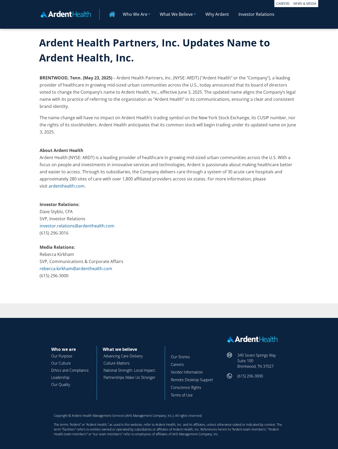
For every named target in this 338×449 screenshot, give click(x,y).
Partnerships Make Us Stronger (129, 377)
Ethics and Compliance (70, 370)
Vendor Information (187, 372)
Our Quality (60, 384)
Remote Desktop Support (192, 379)
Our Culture (61, 363)
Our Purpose (61, 356)
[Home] (67, 14)
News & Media (304, 3)
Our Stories (180, 356)
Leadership (60, 377)
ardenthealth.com (66, 186)
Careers (283, 3)
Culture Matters (117, 363)
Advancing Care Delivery (123, 356)
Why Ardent (217, 14)
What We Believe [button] (176, 14)
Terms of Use (182, 395)
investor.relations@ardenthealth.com (77, 226)
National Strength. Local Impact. (130, 370)
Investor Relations (256, 14)
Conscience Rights (186, 387)
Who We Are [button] (135, 14)
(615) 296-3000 (250, 376)
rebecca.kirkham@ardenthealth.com (76, 268)
